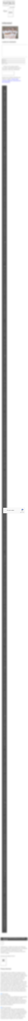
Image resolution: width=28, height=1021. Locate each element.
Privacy (21, 512)
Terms (23, 512)
